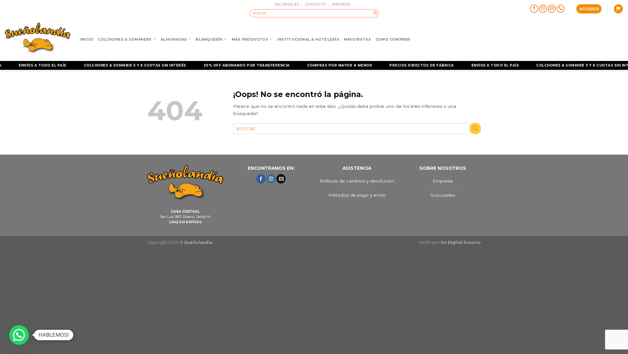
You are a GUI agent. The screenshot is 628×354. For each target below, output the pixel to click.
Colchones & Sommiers (124, 39)
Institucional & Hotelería (308, 39)
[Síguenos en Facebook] (534, 9)
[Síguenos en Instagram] (543, 9)
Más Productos (250, 39)
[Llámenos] (561, 9)
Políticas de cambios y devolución (357, 181)
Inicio (86, 39)
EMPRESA (341, 4)
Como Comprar (392, 39)
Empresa (443, 181)
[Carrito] (618, 8)
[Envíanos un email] (552, 9)
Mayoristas (357, 39)
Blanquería (209, 39)
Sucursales (443, 195)
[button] (19, 335)
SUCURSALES (286, 4)
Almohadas (174, 39)
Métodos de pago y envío (357, 195)
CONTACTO (315, 4)
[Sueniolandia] (37, 39)
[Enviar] (375, 13)
